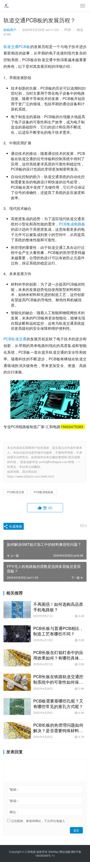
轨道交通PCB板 (16, 46)
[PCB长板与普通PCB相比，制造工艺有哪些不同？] (17, 633)
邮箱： (14, 800)
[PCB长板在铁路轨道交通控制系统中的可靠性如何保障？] (17, 682)
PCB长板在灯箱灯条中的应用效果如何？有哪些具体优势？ (58, 654)
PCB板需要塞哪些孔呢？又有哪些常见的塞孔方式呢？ (58, 703)
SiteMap (53, 851)
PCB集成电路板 (72, 224)
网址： (14, 812)
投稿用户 (9, 29)
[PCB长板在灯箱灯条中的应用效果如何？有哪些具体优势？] (17, 657)
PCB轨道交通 (15, 338)
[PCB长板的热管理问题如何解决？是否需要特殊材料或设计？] (17, 730)
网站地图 (64, 851)
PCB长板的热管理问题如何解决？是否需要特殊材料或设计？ (58, 727)
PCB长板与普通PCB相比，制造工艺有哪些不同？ (58, 630)
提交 (76, 830)
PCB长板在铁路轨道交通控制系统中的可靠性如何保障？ (58, 679)
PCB (67, 29)
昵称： (14, 789)
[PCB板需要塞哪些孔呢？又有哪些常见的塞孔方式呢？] (17, 706)
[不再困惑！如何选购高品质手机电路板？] (17, 609)
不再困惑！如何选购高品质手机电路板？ (58, 606)
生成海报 (15, 526)
